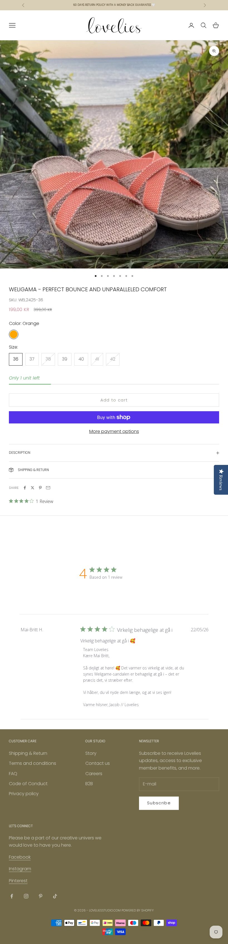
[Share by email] (48, 487)
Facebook (20, 857)
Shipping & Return (28, 753)
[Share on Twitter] (32, 487)
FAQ (13, 773)
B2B (89, 783)
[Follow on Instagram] (26, 896)
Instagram (20, 869)
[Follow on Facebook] (11, 896)
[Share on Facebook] (25, 487)
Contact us (97, 763)
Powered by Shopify (138, 910)
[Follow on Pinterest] (40, 896)
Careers (93, 773)
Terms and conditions (32, 763)
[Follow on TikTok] (55, 896)
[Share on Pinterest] (40, 487)
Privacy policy (24, 793)
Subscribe (159, 803)
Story (90, 753)
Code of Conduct (28, 783)
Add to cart (114, 400)
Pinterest (18, 881)
